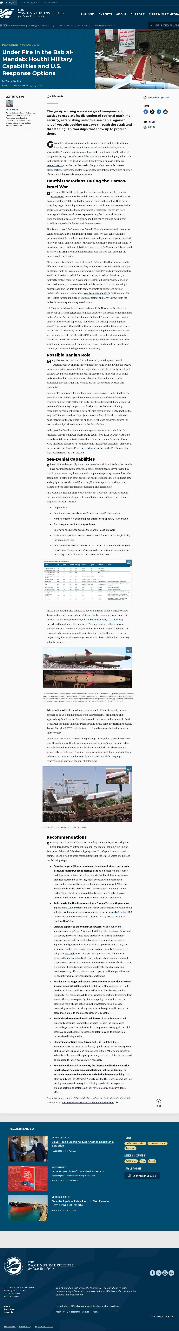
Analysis (88, 14)
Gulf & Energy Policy (135, 1143)
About (121, 14)
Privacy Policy (25, 1326)
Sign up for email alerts (144, 1175)
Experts (105, 14)
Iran (61, 25)
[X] (152, 111)
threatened (57, 196)
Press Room (9, 1309)
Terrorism (130, 1148)
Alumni (96, 1312)
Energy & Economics (40, 25)
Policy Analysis (10, 45)
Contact (8, 1306)
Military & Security (19, 25)
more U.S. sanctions (72, 907)
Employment (10, 1326)
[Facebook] (145, 111)
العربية (31, 85)
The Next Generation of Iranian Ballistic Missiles (88, 1102)
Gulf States (82, 25)
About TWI (61, 1312)
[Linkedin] (159, 111)
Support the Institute (79, 1312)
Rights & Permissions (44, 1326)
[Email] (165, 111)
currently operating (92, 448)
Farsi (39, 85)
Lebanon (70, 25)
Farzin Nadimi (13, 81)
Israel (152, 1161)
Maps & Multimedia (164, 14)
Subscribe (8, 1312)
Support (138, 14)
